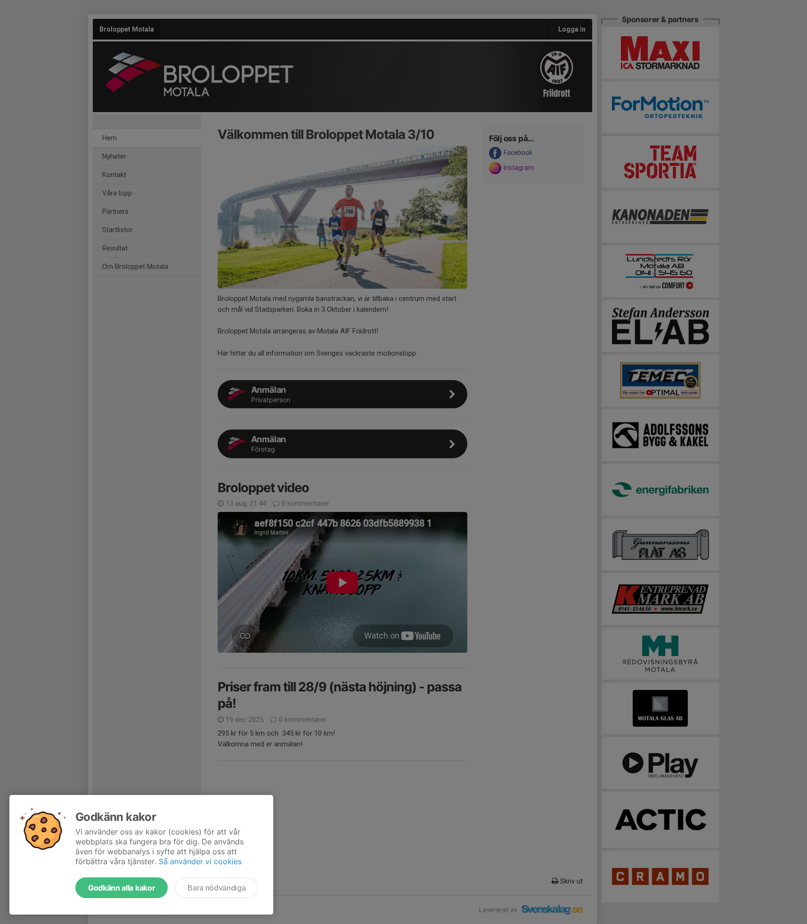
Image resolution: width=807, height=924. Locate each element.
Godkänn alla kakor (121, 887)
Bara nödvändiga (216, 887)
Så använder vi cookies (200, 861)
